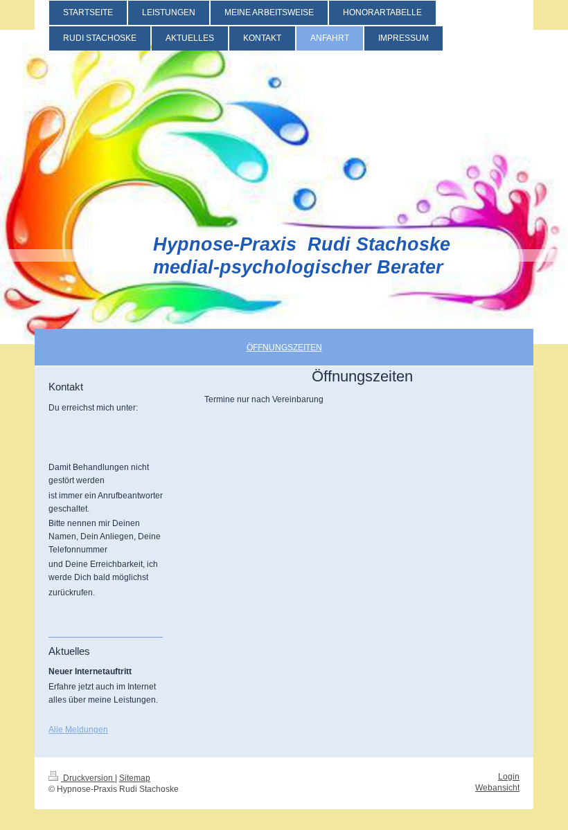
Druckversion (88, 777)
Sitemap (134, 777)
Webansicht (497, 787)
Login (509, 776)
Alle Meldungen (78, 729)
